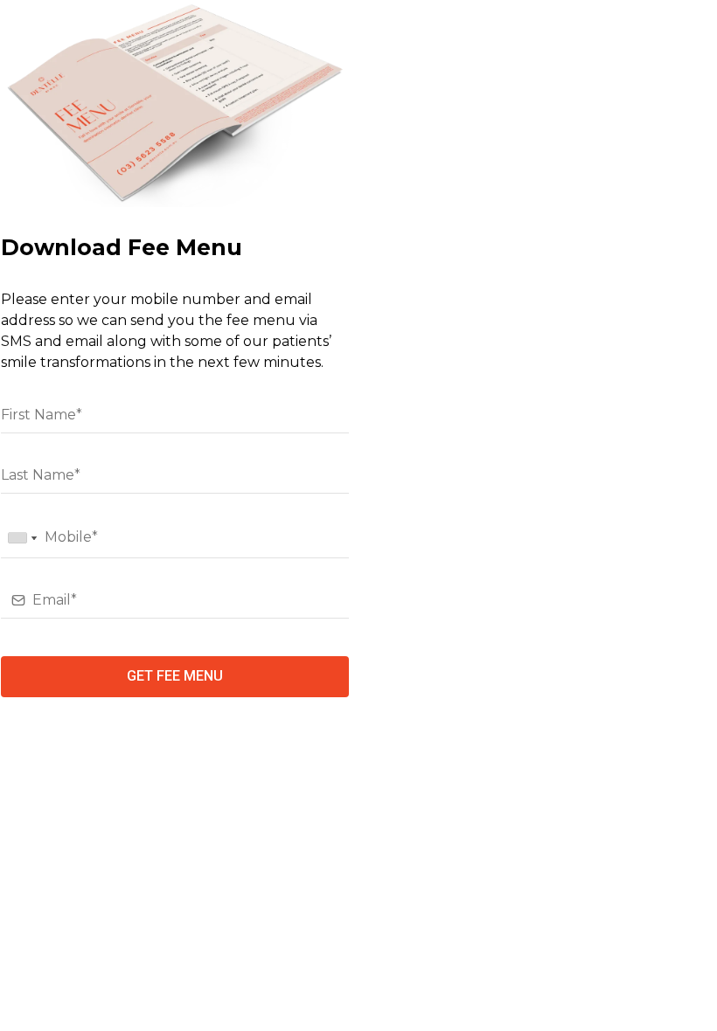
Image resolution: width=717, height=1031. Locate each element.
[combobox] (22, 538)
